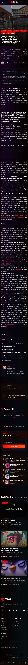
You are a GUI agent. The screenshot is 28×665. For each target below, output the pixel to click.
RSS (17, 657)
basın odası (18, 269)
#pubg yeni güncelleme (7, 343)
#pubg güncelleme (22, 357)
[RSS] (2, 614)
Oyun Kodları (4, 629)
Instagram (17, 262)
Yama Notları (10, 33)
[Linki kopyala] (18, 339)
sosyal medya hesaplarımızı (16, 217)
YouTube (6, 262)
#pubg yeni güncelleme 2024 (8, 346)
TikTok (8, 264)
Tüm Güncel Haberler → (21, 497)
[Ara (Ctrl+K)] (25, 2)
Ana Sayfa (3, 28)
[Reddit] (24, 610)
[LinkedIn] (20, 610)
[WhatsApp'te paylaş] (14, 339)
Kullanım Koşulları (13, 647)
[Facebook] (16, 610)
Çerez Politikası (4, 647)
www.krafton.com (10, 324)
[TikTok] (13, 610)
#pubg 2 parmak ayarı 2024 (8, 355)
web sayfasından (9, 256)
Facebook (23, 262)
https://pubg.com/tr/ (12, 260)
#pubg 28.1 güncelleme (20, 343)
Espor (2, 625)
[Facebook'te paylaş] (11, 339)
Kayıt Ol (17, 625)
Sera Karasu (11, 368)
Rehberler (3, 627)
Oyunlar (23, 30)
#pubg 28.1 (17, 352)
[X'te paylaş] (7, 339)
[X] (2, 610)
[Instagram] (6, 610)
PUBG (3, 33)
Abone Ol (14, 446)
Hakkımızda (4, 636)
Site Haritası (12, 657)
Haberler (16, 30)
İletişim (2, 638)
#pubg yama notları (21, 355)
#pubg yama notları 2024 (7, 349)
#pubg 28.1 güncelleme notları (8, 357)
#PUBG (24, 352)
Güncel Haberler (10, 28)
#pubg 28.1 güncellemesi (7, 360)
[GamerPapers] (14, 2)
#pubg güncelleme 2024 (7, 352)
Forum (16, 621)
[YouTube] (9, 610)
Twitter (12, 262)
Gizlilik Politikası (4, 645)
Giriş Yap (17, 623)
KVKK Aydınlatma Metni (15, 645)
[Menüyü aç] (2, 2)
